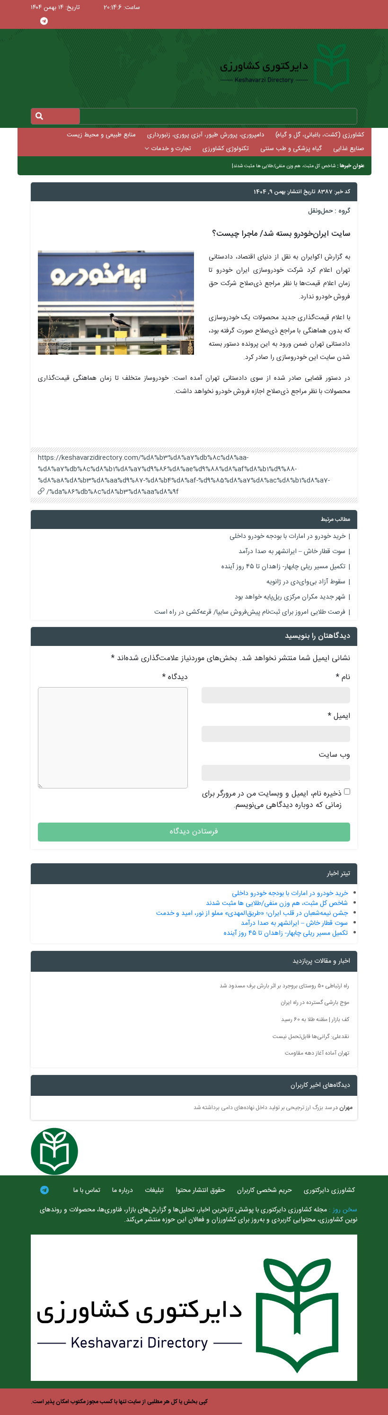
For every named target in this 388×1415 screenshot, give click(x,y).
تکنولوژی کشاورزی (226, 148)
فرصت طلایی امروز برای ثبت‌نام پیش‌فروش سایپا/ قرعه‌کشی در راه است (249, 612)
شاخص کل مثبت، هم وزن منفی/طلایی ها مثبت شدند (284, 166)
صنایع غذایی (348, 148)
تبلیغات (154, 1190)
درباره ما (122, 1190)
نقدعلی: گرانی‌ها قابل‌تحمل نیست (311, 1036)
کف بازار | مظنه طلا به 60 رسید (315, 1019)
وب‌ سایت (334, 755)
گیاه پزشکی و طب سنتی (291, 148)
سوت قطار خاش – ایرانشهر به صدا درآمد (291, 551)
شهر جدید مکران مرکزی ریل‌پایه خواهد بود (290, 597)
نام (343, 677)
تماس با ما (86, 1190)
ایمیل (339, 716)
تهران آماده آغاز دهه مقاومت (317, 1053)
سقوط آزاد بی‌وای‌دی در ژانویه (305, 582)
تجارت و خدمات (171, 148)
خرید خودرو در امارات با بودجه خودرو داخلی (287, 536)
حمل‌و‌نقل (320, 211)
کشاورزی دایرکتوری (329, 1190)
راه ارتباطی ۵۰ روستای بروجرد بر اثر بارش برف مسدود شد (284, 985)
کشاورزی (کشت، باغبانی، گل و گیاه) (319, 135)
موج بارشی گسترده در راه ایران (315, 1002)
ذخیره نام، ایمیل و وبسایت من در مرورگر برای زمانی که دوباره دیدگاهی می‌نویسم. (272, 799)
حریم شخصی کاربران (264, 1190)
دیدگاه (175, 677)
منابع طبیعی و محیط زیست (101, 135)
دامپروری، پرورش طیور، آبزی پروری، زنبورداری (205, 135)
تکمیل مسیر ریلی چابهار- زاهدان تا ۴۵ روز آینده (283, 567)
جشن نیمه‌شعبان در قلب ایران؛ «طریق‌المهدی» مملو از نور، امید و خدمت (252, 913)
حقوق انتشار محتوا (200, 1190)
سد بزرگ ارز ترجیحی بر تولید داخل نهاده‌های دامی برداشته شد (263, 1107)
